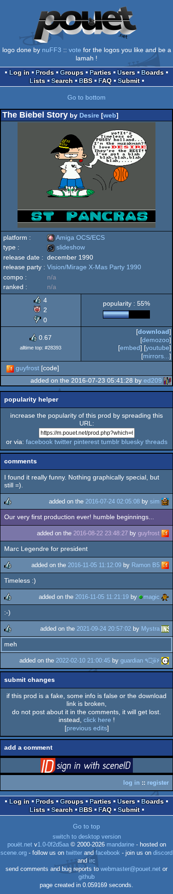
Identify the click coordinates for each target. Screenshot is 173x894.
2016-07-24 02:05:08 (112, 501)
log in (131, 782)
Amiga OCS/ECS (76, 237)
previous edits (86, 728)
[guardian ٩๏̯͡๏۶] (165, 660)
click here (97, 719)
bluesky (132, 441)
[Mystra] (165, 628)
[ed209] (167, 380)
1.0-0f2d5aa (53, 844)
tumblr (110, 441)
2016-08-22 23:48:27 (100, 533)
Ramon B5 (145, 565)
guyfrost (27, 368)
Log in (19, 72)
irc (92, 861)
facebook (39, 441)
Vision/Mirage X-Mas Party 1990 (94, 267)
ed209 (152, 380)
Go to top (86, 826)
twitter (63, 441)
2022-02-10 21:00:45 (83, 660)
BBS (85, 80)
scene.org (13, 853)
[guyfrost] (10, 368)
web (109, 115)
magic (151, 596)
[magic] (165, 596)
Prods (45, 72)
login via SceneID (101, 767)
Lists (37, 80)
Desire (89, 115)
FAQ (105, 80)
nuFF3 (51, 49)
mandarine (120, 844)
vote (75, 49)
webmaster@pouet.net (131, 869)
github (86, 877)
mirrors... (156, 356)
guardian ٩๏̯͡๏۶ (140, 660)
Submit (129, 80)
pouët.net (19, 844)
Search (62, 80)
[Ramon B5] (165, 565)
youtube (157, 347)
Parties (100, 72)
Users (126, 72)
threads (156, 441)
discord (163, 853)
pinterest (86, 441)
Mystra (150, 628)
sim (155, 501)
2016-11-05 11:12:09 (94, 565)
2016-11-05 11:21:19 (102, 596)
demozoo (155, 339)
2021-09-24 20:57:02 (104, 628)
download (153, 331)
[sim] (165, 501)
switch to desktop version (87, 837)
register (158, 782)
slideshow (66, 247)
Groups (72, 72)
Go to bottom (86, 97)
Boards (152, 72)
